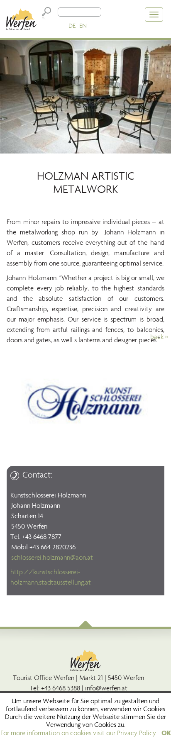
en (83, 25)
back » (159, 337)
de (72, 25)
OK (166, 733)
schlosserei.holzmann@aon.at (52, 557)
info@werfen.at (106, 688)
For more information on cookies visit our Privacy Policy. (78, 733)
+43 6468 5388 (60, 688)
